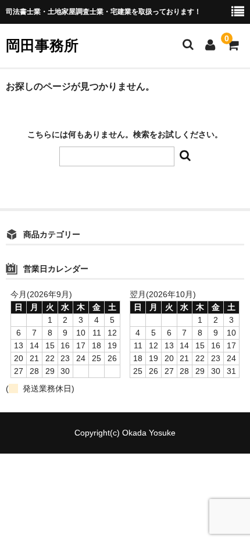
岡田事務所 (42, 45)
